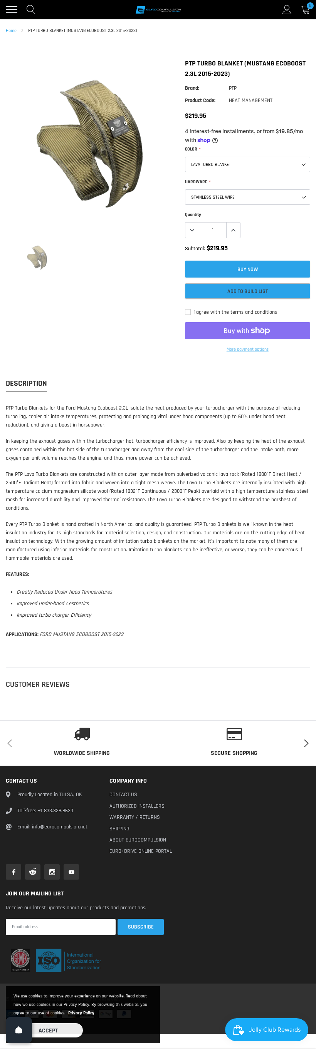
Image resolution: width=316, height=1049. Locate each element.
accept (48, 1031)
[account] (287, 9)
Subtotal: (195, 248)
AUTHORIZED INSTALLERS (137, 806)
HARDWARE (197, 182)
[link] (37, 257)
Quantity (193, 214)
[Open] (19, 1030)
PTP (233, 88)
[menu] (11, 9)
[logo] (158, 9)
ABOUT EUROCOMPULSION (137, 840)
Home (11, 30)
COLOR (192, 149)
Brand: (192, 88)
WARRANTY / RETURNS (134, 817)
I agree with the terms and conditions (234, 312)
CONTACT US (123, 794)
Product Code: (200, 100)
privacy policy (81, 1013)
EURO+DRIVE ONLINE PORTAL (140, 851)
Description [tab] (26, 383)
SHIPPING (119, 828)
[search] (31, 9)
